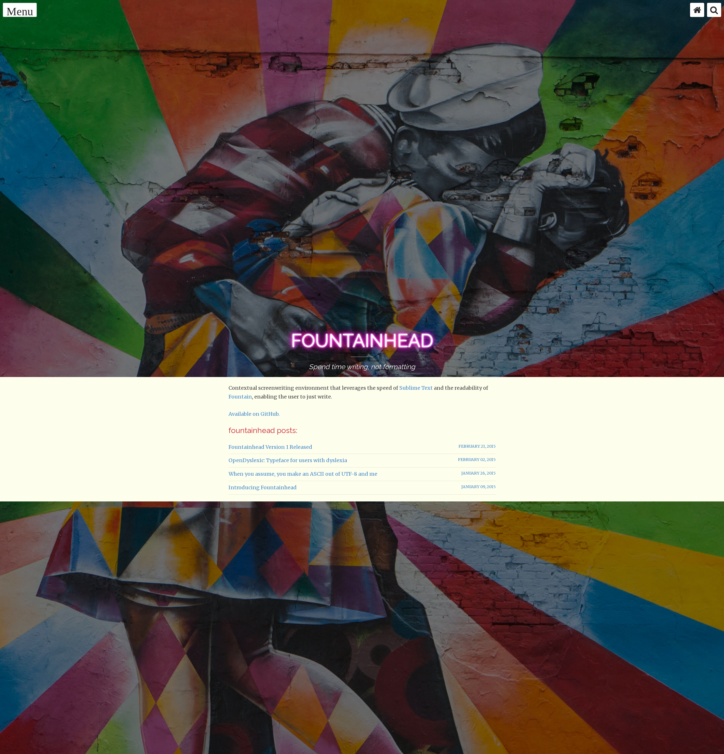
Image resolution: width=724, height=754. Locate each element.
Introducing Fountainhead (263, 487)
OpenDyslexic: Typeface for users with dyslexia (288, 460)
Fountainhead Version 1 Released (270, 447)
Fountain (240, 396)
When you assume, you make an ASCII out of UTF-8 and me (303, 474)
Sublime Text (416, 388)
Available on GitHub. (254, 414)
